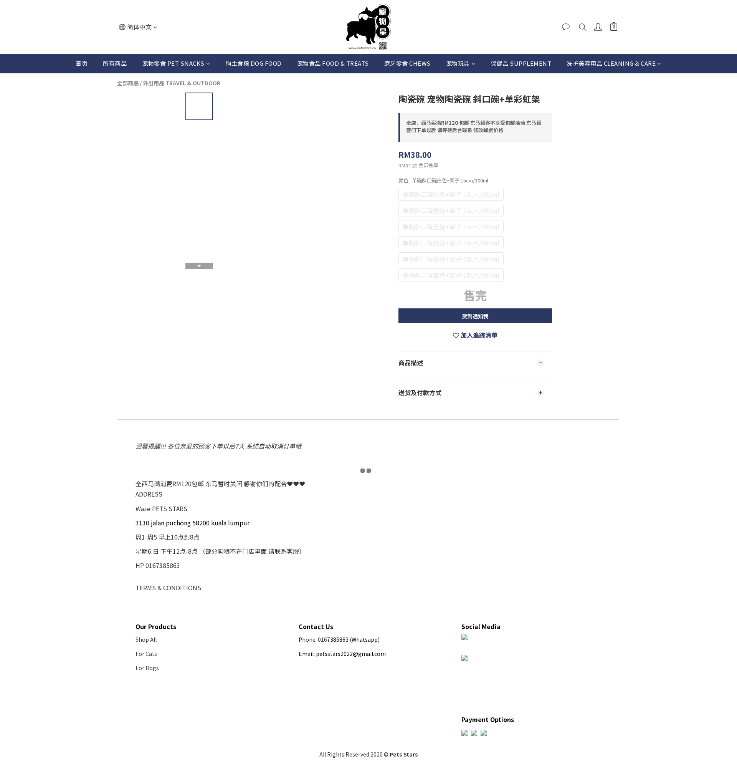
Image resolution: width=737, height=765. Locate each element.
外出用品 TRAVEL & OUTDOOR (181, 83)
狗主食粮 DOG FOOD (253, 63)
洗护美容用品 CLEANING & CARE (611, 63)
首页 (82, 63)
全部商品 (128, 83)
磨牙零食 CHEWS (407, 63)
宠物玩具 (458, 63)
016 (322, 639)
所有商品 (115, 63)
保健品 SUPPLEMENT (521, 63)
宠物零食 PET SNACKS (173, 63)
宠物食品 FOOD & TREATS (333, 63)
